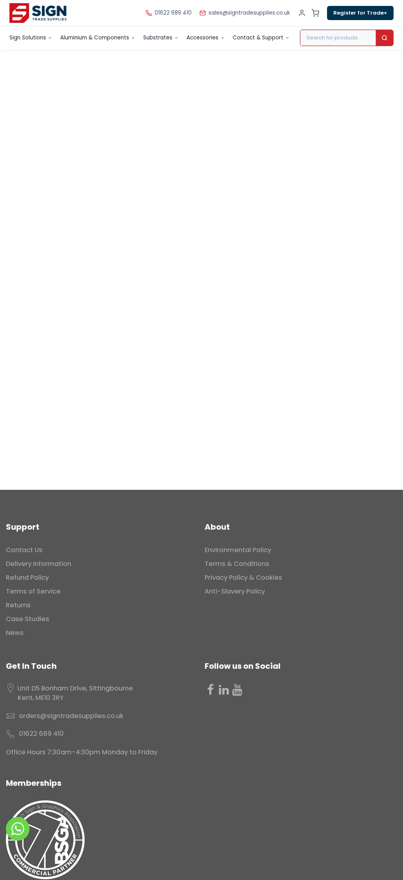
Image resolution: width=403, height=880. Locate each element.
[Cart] (315, 13)
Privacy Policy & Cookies (243, 577)
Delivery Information (38, 563)
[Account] (302, 13)
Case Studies (27, 618)
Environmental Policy (238, 549)
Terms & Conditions (237, 563)
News (15, 632)
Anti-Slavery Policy (235, 591)
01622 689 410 (173, 13)
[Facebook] (210, 690)
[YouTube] (237, 690)
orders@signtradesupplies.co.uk (71, 715)
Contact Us (24, 549)
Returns (18, 605)
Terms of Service (33, 591)
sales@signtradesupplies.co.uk (249, 13)
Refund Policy (27, 577)
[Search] (384, 38)
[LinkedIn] (224, 690)
